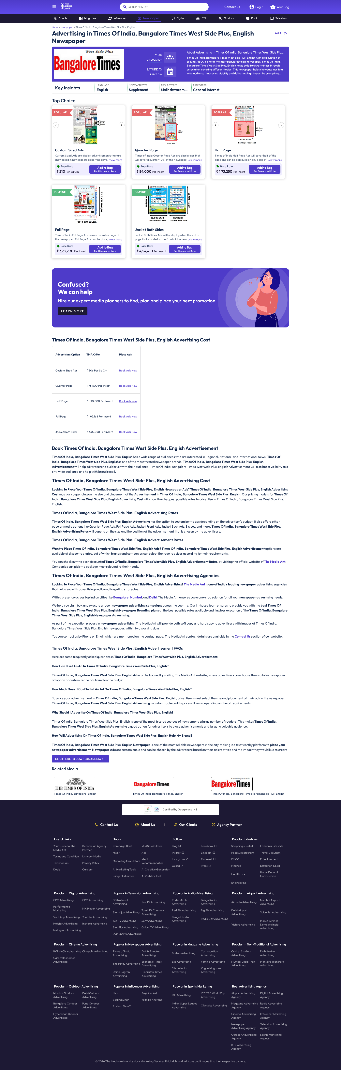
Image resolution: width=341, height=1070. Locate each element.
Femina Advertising (213, 961)
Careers (87, 869)
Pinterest (206, 859)
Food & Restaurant (242, 852)
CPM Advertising (92, 900)
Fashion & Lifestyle (271, 846)
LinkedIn (206, 852)
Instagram (178, 859)
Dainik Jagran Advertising (121, 974)
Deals (56, 869)
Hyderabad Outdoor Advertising (65, 1015)
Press (204, 865)
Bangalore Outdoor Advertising (65, 1005)
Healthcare (238, 874)
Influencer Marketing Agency (273, 1015)
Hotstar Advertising (65, 923)
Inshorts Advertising (94, 923)
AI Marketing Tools (124, 869)
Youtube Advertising (94, 917)
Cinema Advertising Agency (243, 1015)
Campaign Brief (122, 846)
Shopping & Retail (242, 846)
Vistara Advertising (243, 924)
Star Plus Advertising (125, 927)
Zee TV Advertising (124, 921)
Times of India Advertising (121, 953)
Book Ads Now (128, 370)
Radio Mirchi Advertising (179, 902)
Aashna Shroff (122, 1006)
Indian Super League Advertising (184, 1005)
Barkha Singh (121, 1000)
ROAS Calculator (151, 846)
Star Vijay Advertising (126, 912)
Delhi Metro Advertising (267, 953)
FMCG (235, 859)
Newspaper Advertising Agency (243, 1026)
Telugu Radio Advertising (208, 902)
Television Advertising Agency (273, 1026)
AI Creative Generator (155, 869)
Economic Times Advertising (151, 963)
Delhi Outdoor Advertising (91, 995)
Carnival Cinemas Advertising (64, 959)
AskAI (278, 33)
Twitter (176, 852)
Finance (236, 865)
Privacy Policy (90, 863)
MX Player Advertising (96, 908)
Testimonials (60, 863)
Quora (176, 865)
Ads (143, 852)
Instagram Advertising (67, 930)
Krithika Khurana (151, 1000)
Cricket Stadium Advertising (241, 953)
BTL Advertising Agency (241, 1046)
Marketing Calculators (126, 861)
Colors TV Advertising (155, 927)
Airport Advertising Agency (243, 995)
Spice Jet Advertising (273, 912)
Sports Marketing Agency (271, 1036)
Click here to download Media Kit (80, 759)
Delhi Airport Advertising (239, 912)
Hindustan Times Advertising (151, 974)
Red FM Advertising (184, 910)
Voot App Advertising (66, 917)
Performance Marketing (61, 908)
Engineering (238, 882)
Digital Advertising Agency (271, 995)
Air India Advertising (244, 902)
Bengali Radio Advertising (180, 919)
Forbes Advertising (183, 953)
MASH (117, 852)
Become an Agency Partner (94, 848)
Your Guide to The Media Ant (64, 848)
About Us (148, 824)
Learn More (72, 311)
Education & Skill (270, 865)
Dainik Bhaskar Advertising (150, 953)
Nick (115, 993)
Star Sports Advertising (127, 934)
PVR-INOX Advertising (67, 951)
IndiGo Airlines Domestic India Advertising (269, 924)
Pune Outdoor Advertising (90, 1005)
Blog (174, 846)
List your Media (91, 856)
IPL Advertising (181, 995)
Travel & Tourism (270, 852)
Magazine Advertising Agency (244, 1005)
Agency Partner (229, 824)
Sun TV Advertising (153, 902)
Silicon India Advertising (179, 970)
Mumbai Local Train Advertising (243, 963)
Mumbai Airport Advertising (270, 902)
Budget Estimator (123, 876)
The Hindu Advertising (126, 963)
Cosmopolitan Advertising (209, 953)
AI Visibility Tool (151, 876)
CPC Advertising (63, 900)
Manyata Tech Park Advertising (272, 963)
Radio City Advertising (214, 919)
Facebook (207, 846)
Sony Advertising (151, 921)
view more (115, 160)
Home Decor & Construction (269, 874)
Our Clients (188, 824)
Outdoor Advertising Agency (244, 1036)
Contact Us (232, 7)
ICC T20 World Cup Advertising (213, 995)
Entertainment (269, 859)
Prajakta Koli (149, 993)
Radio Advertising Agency (271, 1005)
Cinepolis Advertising (95, 951)
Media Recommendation (152, 861)
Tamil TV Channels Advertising (152, 912)
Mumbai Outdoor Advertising (63, 995)
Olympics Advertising (214, 1005)
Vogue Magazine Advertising (211, 970)
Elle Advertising (181, 961)
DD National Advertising (120, 902)
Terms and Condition (66, 856)
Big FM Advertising (212, 910)
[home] (64, 9)
